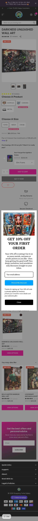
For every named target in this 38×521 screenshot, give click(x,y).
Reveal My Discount (19, 283)
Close (19, 302)
